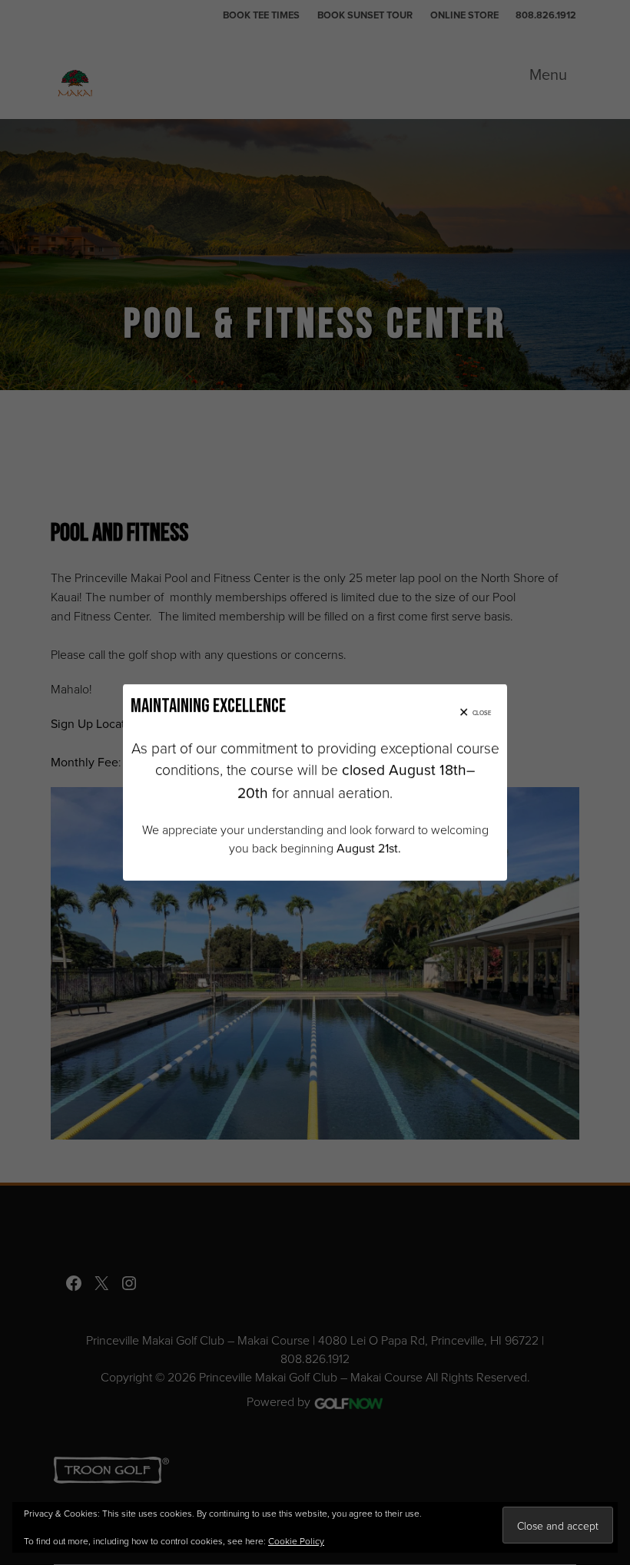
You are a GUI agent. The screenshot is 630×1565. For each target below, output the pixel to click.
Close (482, 712)
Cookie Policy (296, 1540)
